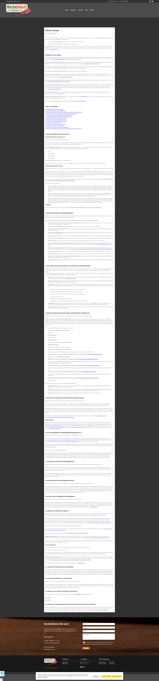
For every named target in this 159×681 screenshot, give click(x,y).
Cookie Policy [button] (71, 675)
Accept (116, 676)
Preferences (96, 676)
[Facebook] (88, 667)
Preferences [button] (45, 677)
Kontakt (91, 10)
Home (66, 10)
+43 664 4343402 (85, 662)
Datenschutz (51, 667)
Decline (106, 676)
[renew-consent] (1, 679)
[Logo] (23, 10)
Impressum (46, 667)
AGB (86, 10)
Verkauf (80, 10)
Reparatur (73, 10)
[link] (73, 10)
